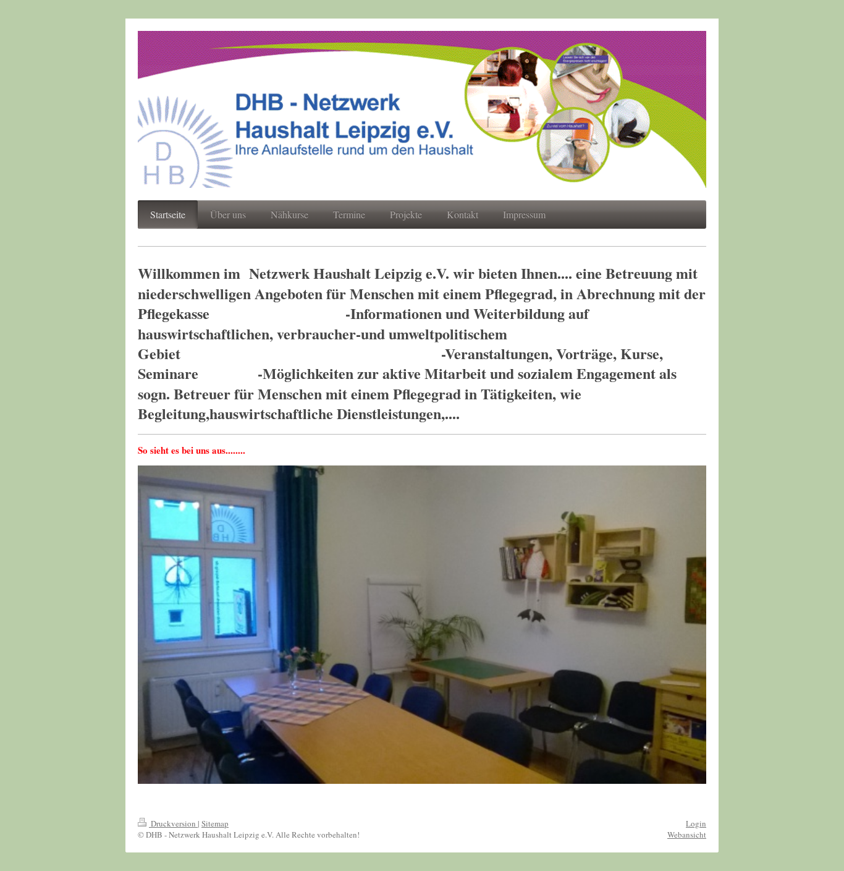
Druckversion (173, 823)
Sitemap (215, 823)
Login (696, 823)
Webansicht (686, 834)
